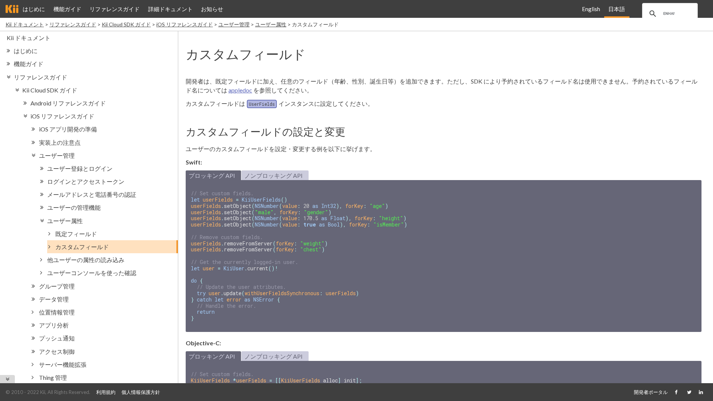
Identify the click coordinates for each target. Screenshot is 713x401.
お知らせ (212, 9)
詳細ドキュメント (170, 9)
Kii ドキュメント (25, 24)
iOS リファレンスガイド (184, 24)
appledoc (240, 90)
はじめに (34, 9)
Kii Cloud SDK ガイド (126, 24)
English (591, 9)
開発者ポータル (651, 392)
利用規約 (105, 392)
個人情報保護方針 (140, 392)
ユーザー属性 (270, 24)
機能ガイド (67, 9)
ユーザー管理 (234, 24)
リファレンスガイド (114, 9)
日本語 (616, 9)
